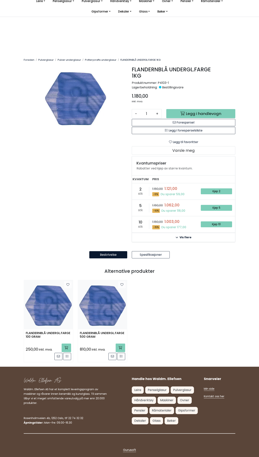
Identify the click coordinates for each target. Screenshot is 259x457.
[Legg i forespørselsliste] (67, 356)
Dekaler (123, 11)
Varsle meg (183, 150)
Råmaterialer (162, 410)
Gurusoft (129, 450)
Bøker (161, 11)
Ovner (184, 400)
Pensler (139, 410)
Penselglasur (157, 390)
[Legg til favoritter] (68, 284)
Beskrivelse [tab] (108, 254)
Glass (143, 11)
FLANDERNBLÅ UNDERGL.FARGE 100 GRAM (48, 335)
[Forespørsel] (58, 356)
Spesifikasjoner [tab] (151, 254)
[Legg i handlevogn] (66, 348)
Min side (209, 389)
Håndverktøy (144, 400)
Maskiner (166, 400)
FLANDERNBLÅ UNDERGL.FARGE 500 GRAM (102, 335)
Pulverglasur (182, 390)
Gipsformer (99, 11)
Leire (137, 390)
